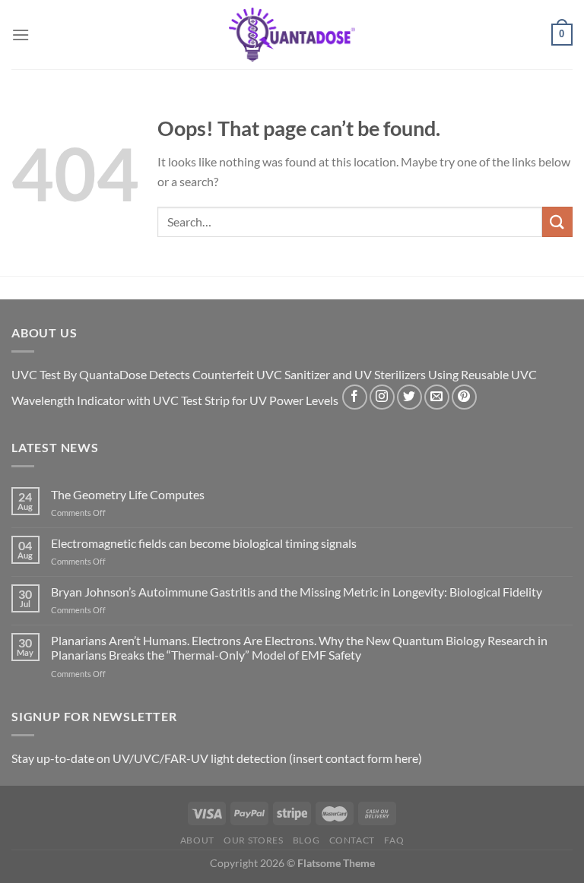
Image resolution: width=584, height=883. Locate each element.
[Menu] (20, 34)
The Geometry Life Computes (128, 494)
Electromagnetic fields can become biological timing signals (204, 543)
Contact (352, 840)
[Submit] (557, 221)
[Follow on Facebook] (354, 397)
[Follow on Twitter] (409, 397)
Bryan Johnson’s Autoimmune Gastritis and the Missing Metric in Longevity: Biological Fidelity (296, 591)
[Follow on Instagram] (382, 397)
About (197, 840)
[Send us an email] (436, 397)
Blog (306, 840)
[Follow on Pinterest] (464, 397)
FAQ (394, 840)
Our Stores (253, 840)
